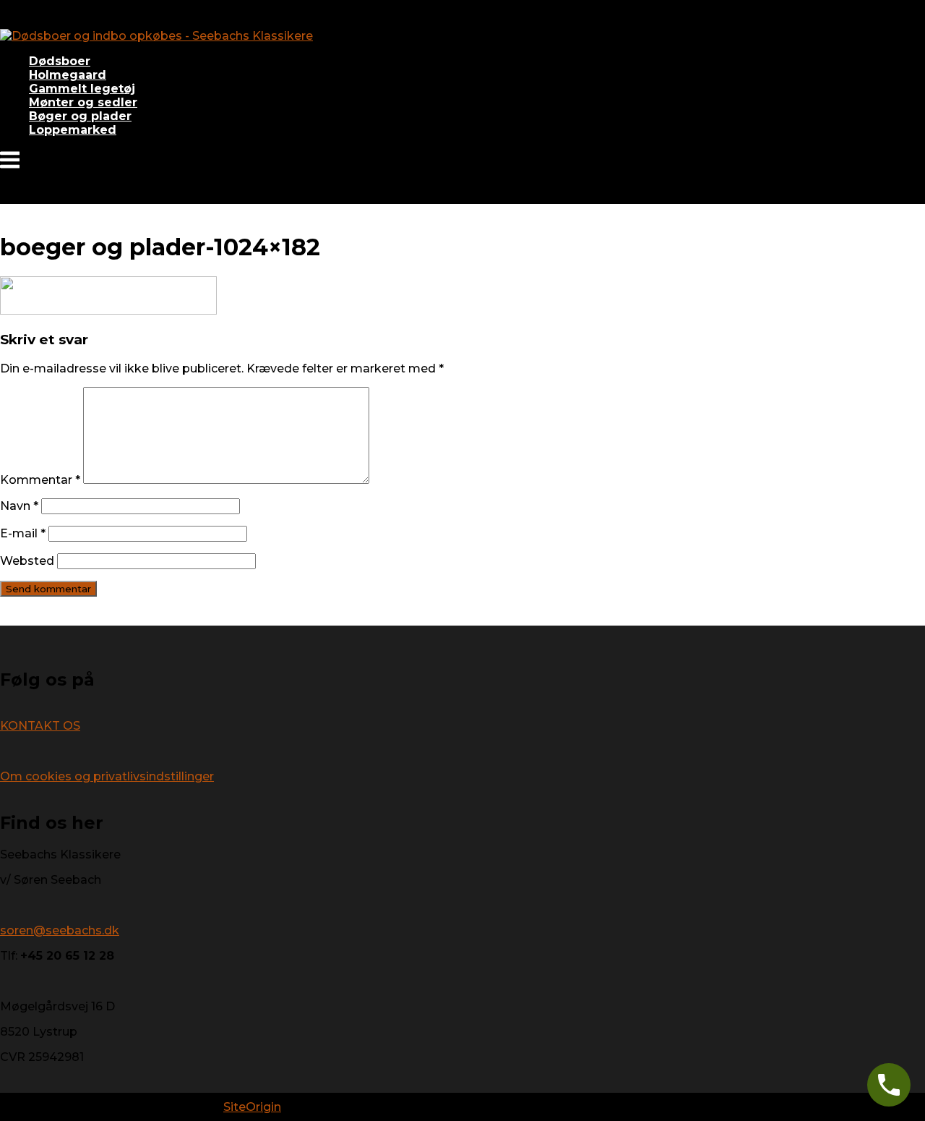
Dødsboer (59, 61)
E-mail (23, 533)
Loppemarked (72, 130)
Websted (27, 561)
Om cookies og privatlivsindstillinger (107, 776)
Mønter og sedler (83, 102)
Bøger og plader (80, 116)
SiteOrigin (252, 1107)
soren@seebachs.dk (59, 930)
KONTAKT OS (40, 726)
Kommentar (40, 480)
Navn (19, 506)
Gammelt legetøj (82, 88)
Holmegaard (67, 75)
